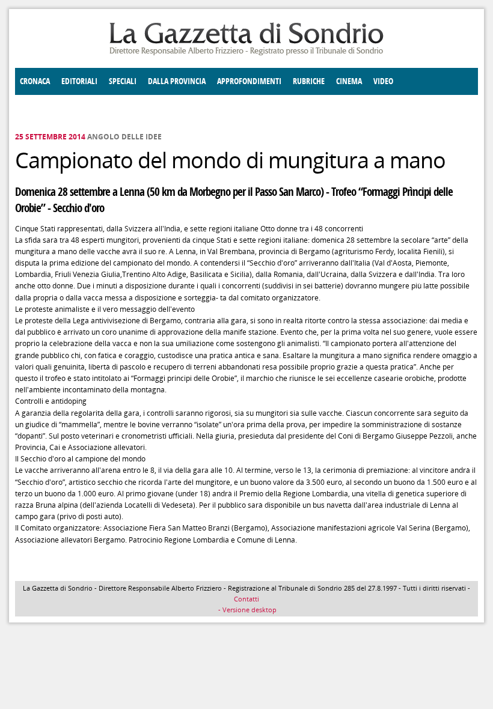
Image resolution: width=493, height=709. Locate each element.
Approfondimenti (249, 81)
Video (383, 81)
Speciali (122, 81)
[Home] (246, 53)
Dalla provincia (177, 81)
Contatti (246, 598)
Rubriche (309, 81)
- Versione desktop (246, 609)
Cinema (349, 81)
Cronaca (35, 81)
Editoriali (79, 81)
